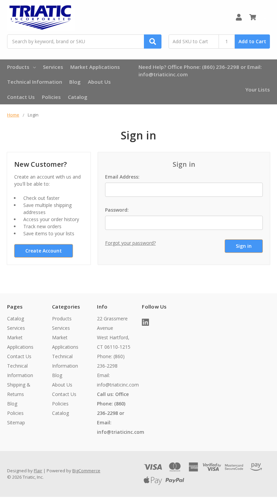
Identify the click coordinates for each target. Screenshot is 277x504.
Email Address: (122, 177)
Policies (51, 97)
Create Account (43, 250)
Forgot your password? (130, 243)
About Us (99, 81)
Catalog (77, 97)
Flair (38, 471)
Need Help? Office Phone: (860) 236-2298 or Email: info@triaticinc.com (200, 70)
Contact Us (21, 97)
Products (18, 66)
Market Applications (95, 66)
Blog (75, 81)
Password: (117, 210)
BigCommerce (86, 471)
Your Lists (257, 89)
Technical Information (34, 81)
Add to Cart (252, 41)
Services (53, 66)
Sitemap (16, 422)
